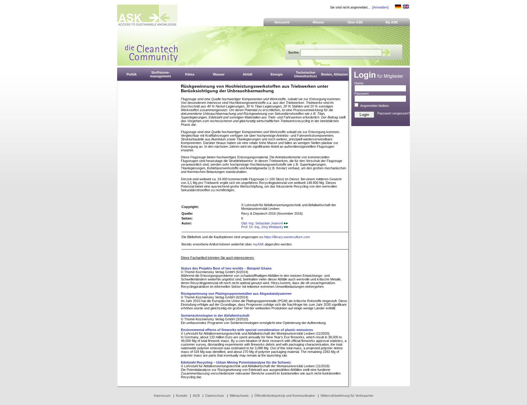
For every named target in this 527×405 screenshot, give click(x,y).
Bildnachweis (239, 395)
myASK (258, 244)
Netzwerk (281, 22)
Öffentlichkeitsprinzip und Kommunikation (284, 395)
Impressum (162, 395)
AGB (196, 395)
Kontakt (181, 395)
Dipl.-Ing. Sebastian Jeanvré (262, 223)
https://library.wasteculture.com (287, 237)
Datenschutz (214, 395)
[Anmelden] (380, 7)
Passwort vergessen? (393, 113)
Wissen (318, 22)
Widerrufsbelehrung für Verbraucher (347, 395)
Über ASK (355, 22)
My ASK (391, 22)
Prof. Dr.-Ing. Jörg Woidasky (262, 227)
